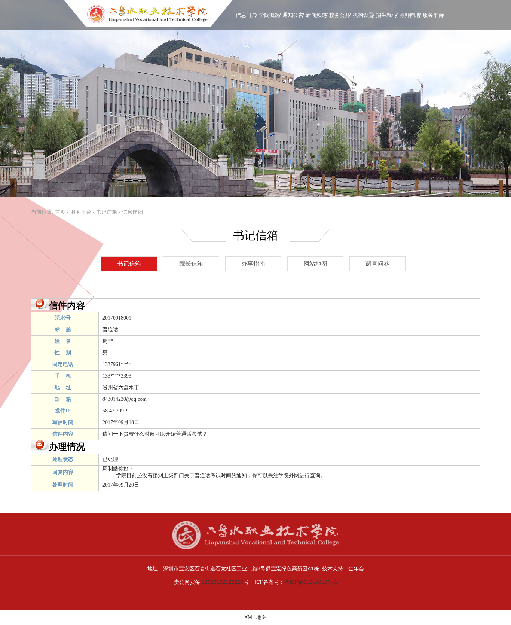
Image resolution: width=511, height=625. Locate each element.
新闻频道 (316, 15)
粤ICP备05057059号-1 (310, 582)
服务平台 (433, 15)
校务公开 (339, 15)
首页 (60, 212)
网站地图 (315, 263)
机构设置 (363, 15)
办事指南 (253, 263)
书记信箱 (106, 212)
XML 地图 (255, 617)
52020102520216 (223, 582)
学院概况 (269, 15)
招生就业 (386, 15)
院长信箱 (191, 263)
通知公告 (292, 15)
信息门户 (246, 15)
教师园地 (410, 15)
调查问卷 (377, 263)
